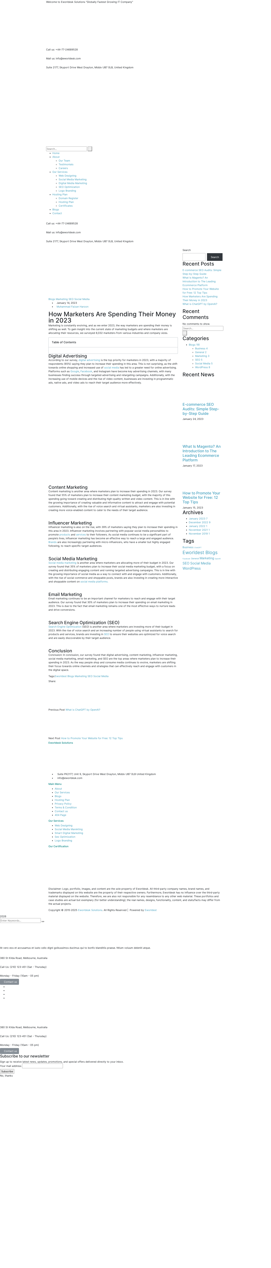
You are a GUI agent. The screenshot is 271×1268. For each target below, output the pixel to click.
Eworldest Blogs (64, 676)
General (201, 352)
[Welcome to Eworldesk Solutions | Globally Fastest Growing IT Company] (101, 10)
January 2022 (198, 526)
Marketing (62, 299)
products (64, 534)
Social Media (82, 299)
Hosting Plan (62, 799)
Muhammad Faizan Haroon (72, 306)
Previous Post (56, 709)
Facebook (86, 371)
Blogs (51, 299)
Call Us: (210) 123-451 (13, 966)
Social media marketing (62, 562)
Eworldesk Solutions (90, 910)
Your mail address (10, 1065)
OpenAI (218, 559)
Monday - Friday (10, 975)
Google (74, 371)
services (81, 534)
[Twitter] (60, 681)
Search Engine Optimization (64, 626)
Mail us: (50, 58)
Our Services (62, 792)
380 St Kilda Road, (11, 958)
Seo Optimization (65, 836)
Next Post (54, 738)
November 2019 (199, 533)
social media (111, 367)
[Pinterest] (63, 681)
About (58, 788)
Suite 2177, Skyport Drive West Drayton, (70, 67)
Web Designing (63, 825)
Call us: (50, 49)
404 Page (60, 815)
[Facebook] (57, 681)
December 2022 (199, 522)
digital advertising (89, 360)
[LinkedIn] (65, 681)
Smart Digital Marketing (69, 833)
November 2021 (199, 529)
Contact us (61, 811)
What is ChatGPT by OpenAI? (83, 709)
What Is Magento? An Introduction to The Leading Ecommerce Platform (199, 281)
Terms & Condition (66, 807)
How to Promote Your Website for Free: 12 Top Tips (92, 738)
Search (187, 250)
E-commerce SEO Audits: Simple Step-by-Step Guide (201, 409)
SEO (71, 299)
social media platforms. (94, 581)
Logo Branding (63, 840)
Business (201, 348)
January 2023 (198, 518)
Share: (52, 681)
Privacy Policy (63, 803)
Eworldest (151, 910)
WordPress (202, 367)
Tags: (51, 676)
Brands (52, 542)
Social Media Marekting (69, 829)
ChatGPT (198, 548)
